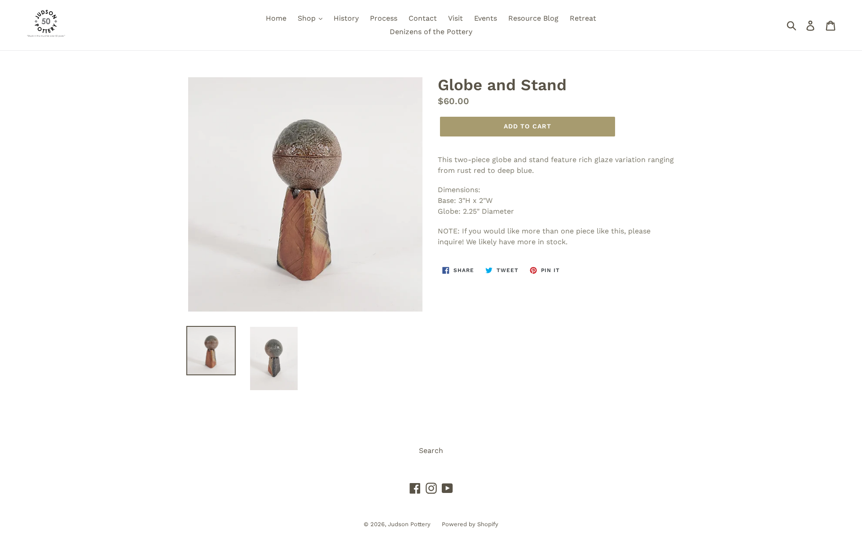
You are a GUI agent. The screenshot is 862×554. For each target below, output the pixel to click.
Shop (308, 18)
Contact (423, 18)
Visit (455, 18)
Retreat (583, 18)
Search (431, 450)
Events (485, 18)
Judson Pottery (409, 524)
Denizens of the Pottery (431, 31)
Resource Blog (533, 18)
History (346, 18)
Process (383, 18)
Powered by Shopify (470, 524)
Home (276, 18)
